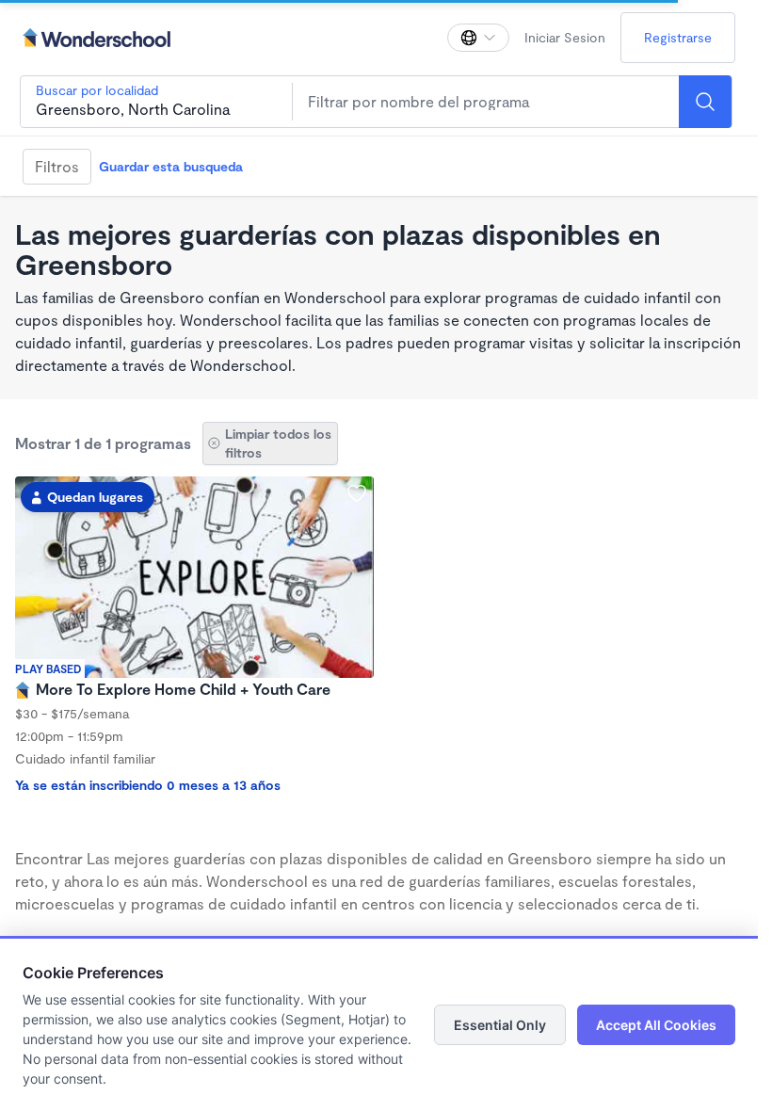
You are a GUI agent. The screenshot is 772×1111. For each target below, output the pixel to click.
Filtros (57, 166)
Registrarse (678, 37)
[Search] (705, 101)
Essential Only (500, 1025)
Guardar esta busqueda (171, 166)
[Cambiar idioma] (478, 38)
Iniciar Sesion (564, 37)
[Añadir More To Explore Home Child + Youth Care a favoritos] (357, 493)
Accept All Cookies (656, 1025)
